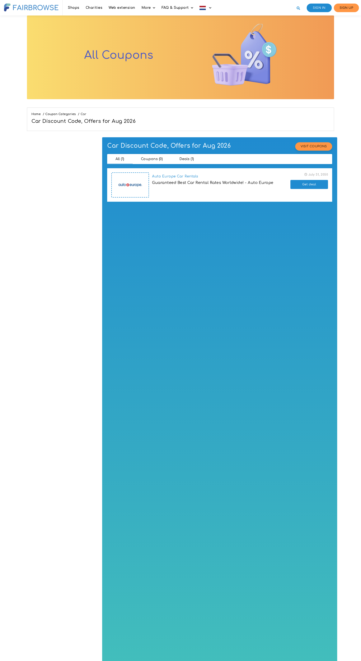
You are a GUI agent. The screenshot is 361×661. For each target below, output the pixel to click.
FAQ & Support (175, 8)
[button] (205, 7)
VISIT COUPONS (314, 146)
